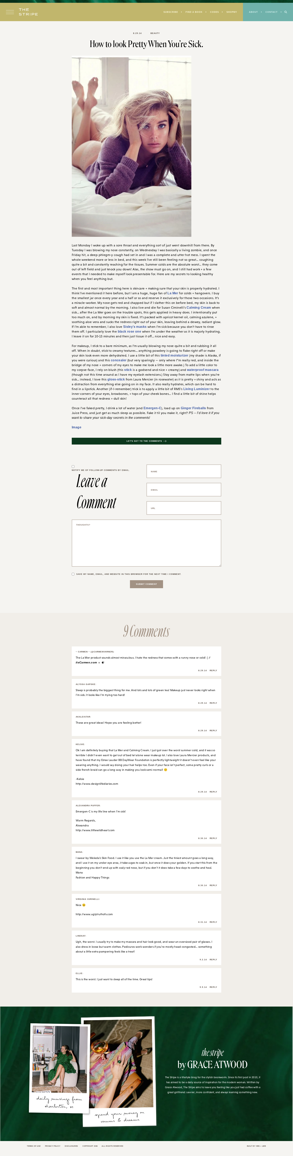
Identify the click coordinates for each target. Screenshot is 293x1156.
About (253, 12)
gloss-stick (114, 381)
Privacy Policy (54, 1148)
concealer (118, 361)
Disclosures (74, 1148)
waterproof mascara (200, 371)
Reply (213, 672)
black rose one (120, 332)
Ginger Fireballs (191, 410)
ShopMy (230, 12)
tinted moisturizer (174, 356)
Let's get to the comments (144, 443)
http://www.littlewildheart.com (95, 832)
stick (127, 371)
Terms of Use (34, 1148)
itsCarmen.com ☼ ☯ (89, 664)
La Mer (172, 293)
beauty (155, 33)
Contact (271, 12)
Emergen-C (152, 410)
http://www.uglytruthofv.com (94, 916)
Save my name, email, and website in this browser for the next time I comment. (131, 576)
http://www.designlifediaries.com (97, 785)
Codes (212, 12)
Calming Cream (197, 308)
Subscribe (168, 12)
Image (76, 429)
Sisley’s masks (133, 327)
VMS (257, 1148)
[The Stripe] (28, 12)
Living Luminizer (189, 390)
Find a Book (192, 12)
